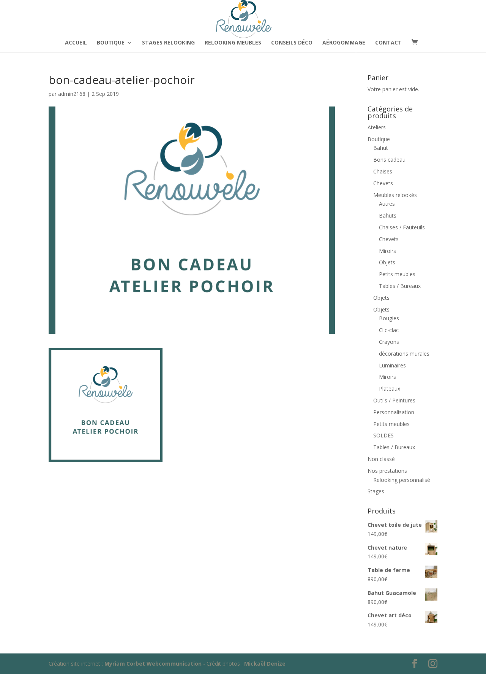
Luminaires (392, 365)
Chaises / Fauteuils (402, 227)
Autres (387, 203)
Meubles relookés (395, 195)
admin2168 (71, 93)
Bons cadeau (389, 159)
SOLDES (383, 435)
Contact (388, 43)
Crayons (389, 341)
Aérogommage (343, 43)
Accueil (76, 43)
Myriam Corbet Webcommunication (152, 663)
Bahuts (387, 215)
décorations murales (404, 353)
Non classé (381, 459)
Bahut (380, 147)
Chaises (382, 171)
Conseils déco (291, 43)
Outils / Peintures (394, 400)
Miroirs (387, 250)
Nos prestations (387, 470)
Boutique (111, 43)
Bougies (389, 318)
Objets (387, 262)
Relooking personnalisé (401, 479)
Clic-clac (389, 330)
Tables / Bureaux (400, 285)
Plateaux (389, 388)
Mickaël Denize (265, 663)
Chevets (383, 183)
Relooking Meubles (233, 43)
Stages (376, 491)
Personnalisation (393, 412)
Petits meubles (397, 274)
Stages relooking (168, 43)
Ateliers (377, 127)
